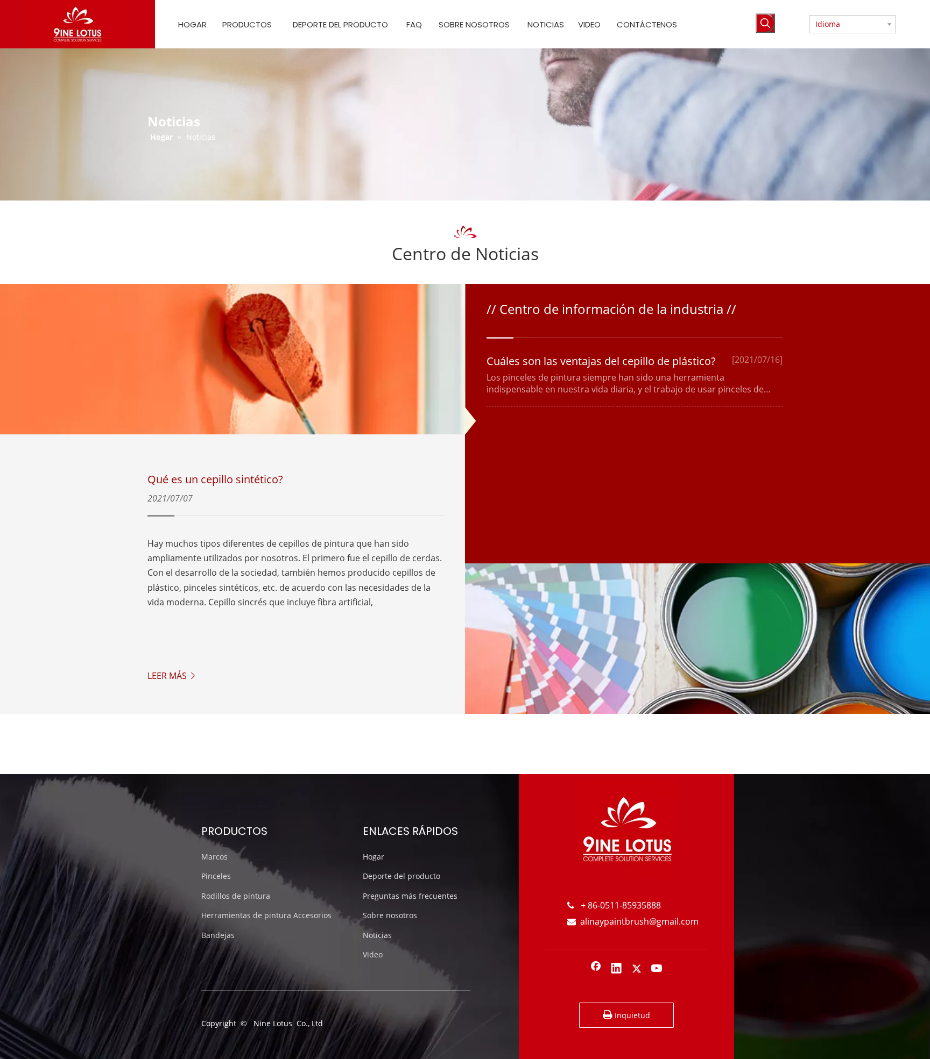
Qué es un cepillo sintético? (215, 479)
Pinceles (216, 876)
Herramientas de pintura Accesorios (266, 915)
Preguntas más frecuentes (410, 896)
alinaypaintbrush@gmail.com (633, 921)
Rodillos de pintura (235, 896)
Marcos (214, 857)
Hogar (373, 857)
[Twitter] (636, 969)
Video (373, 954)
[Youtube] (657, 969)
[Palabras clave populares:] (765, 23)
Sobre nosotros (390, 915)
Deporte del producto (401, 876)
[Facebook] (595, 969)
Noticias (377, 935)
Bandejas (218, 935)
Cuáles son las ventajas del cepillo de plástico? (601, 361)
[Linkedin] (616, 969)
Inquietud (631, 1015)
